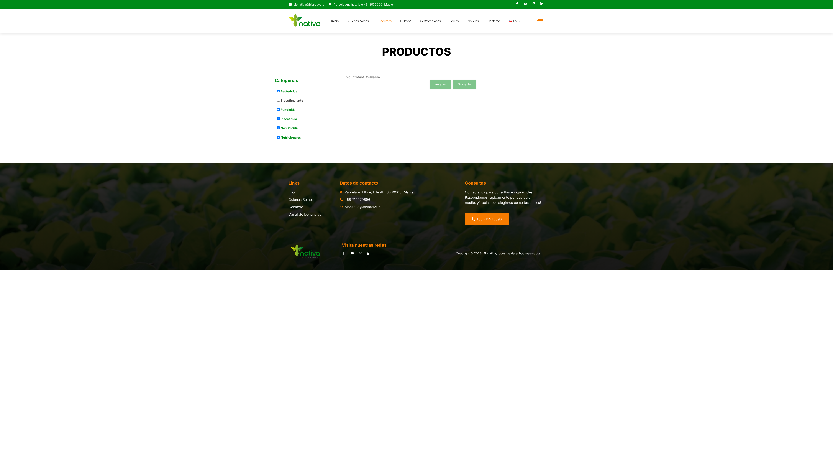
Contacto (493, 21)
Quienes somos (358, 21)
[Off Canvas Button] (540, 21)
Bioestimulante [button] (292, 100)
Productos (384, 21)
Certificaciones (430, 21)
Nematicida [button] (289, 128)
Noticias (473, 21)
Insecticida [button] (289, 119)
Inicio (335, 21)
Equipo (454, 21)
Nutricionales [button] (291, 137)
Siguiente (464, 84)
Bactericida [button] (289, 91)
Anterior (440, 84)
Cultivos (405, 21)
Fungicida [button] (288, 109)
